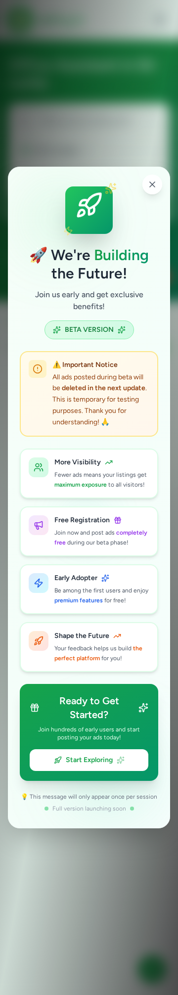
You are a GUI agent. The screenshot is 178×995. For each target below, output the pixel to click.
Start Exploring (89, 760)
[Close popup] (152, 184)
